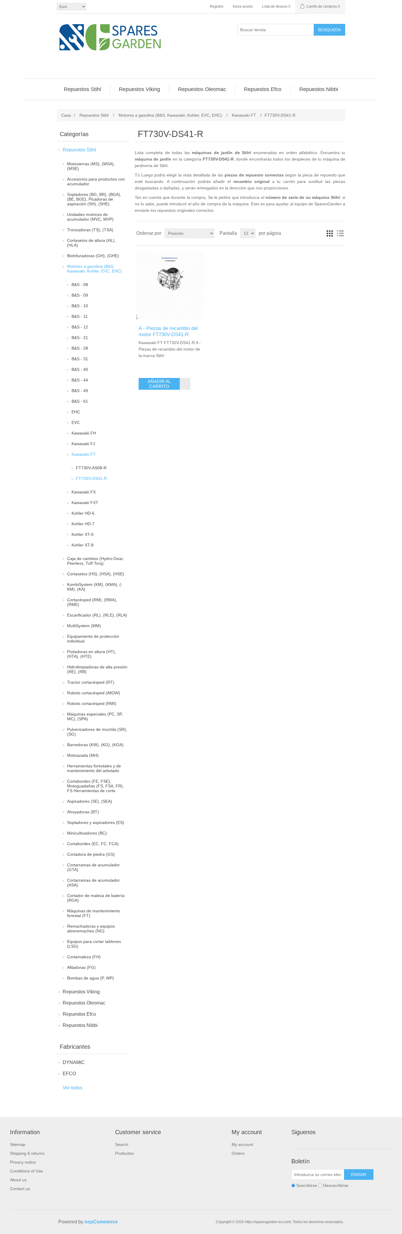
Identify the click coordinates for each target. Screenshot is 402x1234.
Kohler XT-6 (83, 534)
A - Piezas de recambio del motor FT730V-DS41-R (168, 331)
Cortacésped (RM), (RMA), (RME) (92, 602)
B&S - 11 (80, 316)
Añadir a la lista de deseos (185, 384)
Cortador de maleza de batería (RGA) (95, 898)
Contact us (20, 1188)
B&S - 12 (80, 327)
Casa (66, 115)
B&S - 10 (80, 305)
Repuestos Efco (79, 1014)
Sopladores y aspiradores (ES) (95, 822)
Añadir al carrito (159, 384)
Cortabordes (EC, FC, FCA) (93, 843)
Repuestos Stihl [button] (82, 89)
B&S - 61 (80, 401)
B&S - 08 (80, 284)
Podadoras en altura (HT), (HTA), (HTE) (91, 654)
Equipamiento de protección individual (93, 638)
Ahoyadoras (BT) (83, 812)
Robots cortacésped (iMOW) (93, 692)
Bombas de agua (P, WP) (90, 978)
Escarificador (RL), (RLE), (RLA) (97, 615)
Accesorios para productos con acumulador (96, 181)
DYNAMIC (74, 1062)
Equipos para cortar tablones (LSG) (94, 944)
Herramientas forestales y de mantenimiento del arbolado (94, 768)
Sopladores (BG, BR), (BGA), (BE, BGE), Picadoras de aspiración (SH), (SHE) (94, 199)
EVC (76, 422)
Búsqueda (329, 29)
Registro (216, 6)
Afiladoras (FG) (81, 967)
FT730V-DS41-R (91, 478)
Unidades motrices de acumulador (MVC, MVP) (90, 217)
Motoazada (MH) (83, 755)
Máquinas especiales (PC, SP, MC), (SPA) (95, 716)
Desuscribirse (335, 1185)
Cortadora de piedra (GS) (91, 854)
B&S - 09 (80, 295)
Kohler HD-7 (83, 523)
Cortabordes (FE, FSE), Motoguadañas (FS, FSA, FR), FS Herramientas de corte (95, 786)
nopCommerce (101, 1221)
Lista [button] (340, 233)
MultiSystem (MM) (84, 625)
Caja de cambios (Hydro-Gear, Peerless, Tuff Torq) (95, 561)
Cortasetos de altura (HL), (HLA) (91, 242)
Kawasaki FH (84, 433)
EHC (76, 411)
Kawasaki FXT (85, 502)
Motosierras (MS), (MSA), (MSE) (91, 166)
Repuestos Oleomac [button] (202, 89)
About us (18, 1179)
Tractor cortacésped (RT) (90, 682)
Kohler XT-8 (83, 545)
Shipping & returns (27, 1153)
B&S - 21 (80, 337)
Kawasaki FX (84, 492)
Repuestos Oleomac (84, 1002)
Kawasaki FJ (83, 443)
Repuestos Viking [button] (139, 89)
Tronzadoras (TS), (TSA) (90, 229)
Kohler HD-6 (83, 513)
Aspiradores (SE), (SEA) (89, 801)
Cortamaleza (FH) (84, 956)
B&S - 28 (80, 348)
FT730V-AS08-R (91, 467)
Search (121, 1144)
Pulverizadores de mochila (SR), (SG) (97, 731)
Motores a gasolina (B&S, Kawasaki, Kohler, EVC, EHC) (94, 268)
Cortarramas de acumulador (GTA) (93, 867)
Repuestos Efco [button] (262, 89)
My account (242, 1144)
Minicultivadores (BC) (87, 833)
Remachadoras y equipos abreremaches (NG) (91, 928)
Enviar (358, 1174)
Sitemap (17, 1144)
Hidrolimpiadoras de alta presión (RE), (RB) (97, 669)
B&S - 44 (80, 380)
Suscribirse (306, 1185)
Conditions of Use (26, 1171)
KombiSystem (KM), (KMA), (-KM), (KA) (94, 587)
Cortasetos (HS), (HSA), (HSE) (95, 573)
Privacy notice (23, 1162)
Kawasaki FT (84, 454)
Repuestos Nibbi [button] (318, 89)
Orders (238, 1153)
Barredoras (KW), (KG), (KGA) (95, 744)
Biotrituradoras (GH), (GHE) (93, 255)
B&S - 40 (80, 369)
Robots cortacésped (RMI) (91, 703)
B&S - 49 (80, 390)
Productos (124, 1153)
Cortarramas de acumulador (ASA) (93, 882)
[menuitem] (82, 89)
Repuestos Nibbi (80, 1025)
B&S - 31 (80, 358)
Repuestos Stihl (79, 149)
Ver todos (72, 1087)
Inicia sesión (243, 6)
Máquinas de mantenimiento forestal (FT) (93, 913)
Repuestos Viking (81, 991)
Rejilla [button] (329, 233)
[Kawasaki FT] (170, 286)
